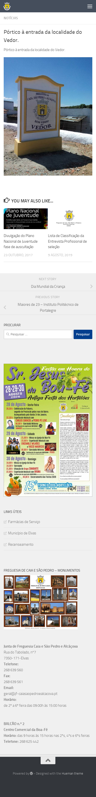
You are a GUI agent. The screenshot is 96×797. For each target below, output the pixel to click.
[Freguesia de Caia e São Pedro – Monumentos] (41, 628)
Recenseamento (20, 544)
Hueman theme (72, 773)
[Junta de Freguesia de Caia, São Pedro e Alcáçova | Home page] (8, 6)
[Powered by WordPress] (31, 773)
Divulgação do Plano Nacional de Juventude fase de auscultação (21, 241)
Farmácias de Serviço (24, 522)
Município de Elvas (22, 533)
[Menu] (90, 6)
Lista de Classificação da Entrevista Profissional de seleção (67, 241)
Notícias (11, 18)
